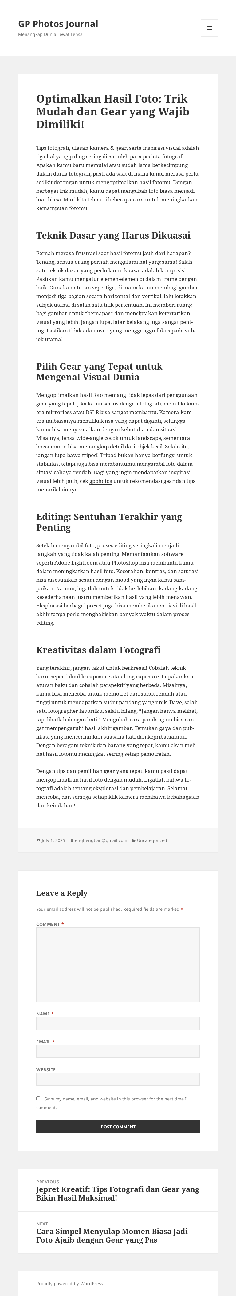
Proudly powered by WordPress (69, 1283)
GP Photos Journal (58, 23)
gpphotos (100, 480)
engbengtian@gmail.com (101, 840)
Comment (50, 924)
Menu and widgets (209, 36)
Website (46, 1070)
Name (45, 1014)
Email (45, 1042)
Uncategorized (152, 840)
